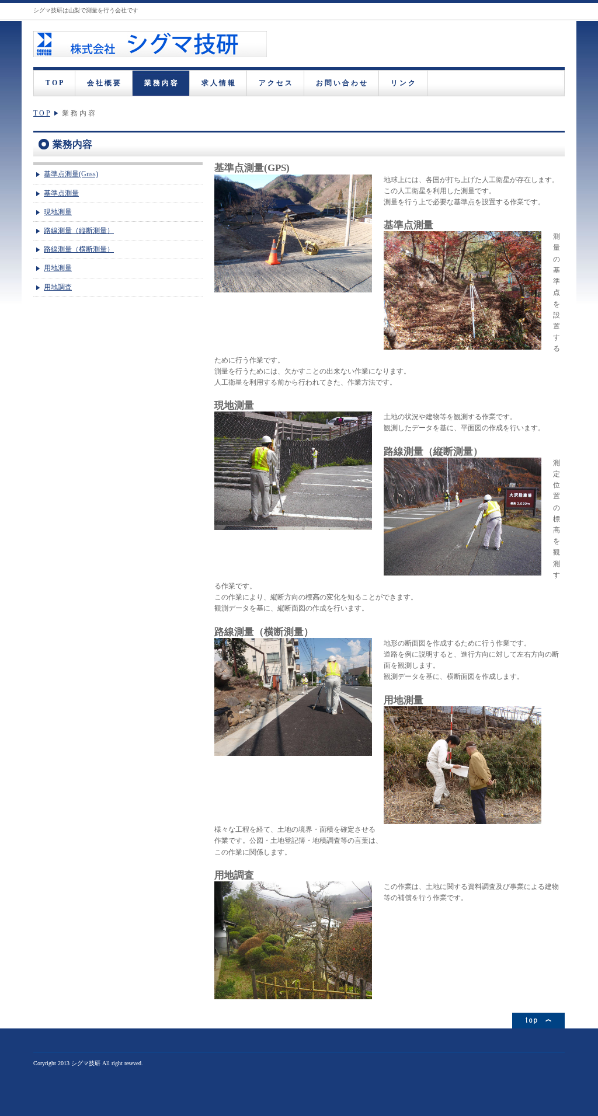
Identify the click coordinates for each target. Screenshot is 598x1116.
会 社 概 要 (103, 83)
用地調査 (58, 287)
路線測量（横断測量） (79, 249)
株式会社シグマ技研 (150, 44)
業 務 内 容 (161, 83)
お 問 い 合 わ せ (341, 83)
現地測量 (58, 212)
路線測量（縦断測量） (79, 230)
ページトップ (538, 1020)
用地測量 (58, 268)
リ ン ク (403, 83)
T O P (54, 83)
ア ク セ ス (275, 83)
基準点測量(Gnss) (71, 174)
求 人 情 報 (218, 83)
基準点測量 (61, 193)
